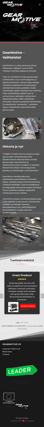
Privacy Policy (22, 418)
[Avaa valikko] (40, 4)
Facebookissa (32, 326)
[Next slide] (42, 296)
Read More (9, 406)
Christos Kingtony (28, 306)
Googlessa (22, 329)
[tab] (16, 322)
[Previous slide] (1, 296)
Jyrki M (31, 421)
